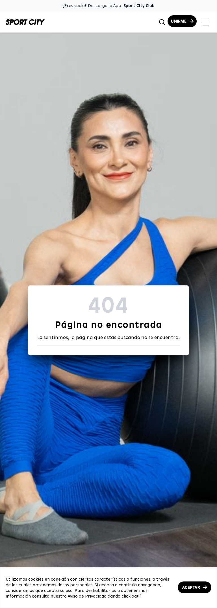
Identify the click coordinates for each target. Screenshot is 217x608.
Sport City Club (139, 5)
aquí (136, 596)
